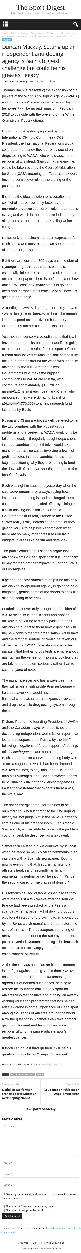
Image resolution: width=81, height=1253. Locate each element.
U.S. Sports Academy (16, 81)
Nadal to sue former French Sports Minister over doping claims (19, 1094)
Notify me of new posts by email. (25, 1210)
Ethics (14, 33)
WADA (40, 1074)
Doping (24, 33)
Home (4, 33)
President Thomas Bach (22, 1074)
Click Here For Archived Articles (48, 1242)
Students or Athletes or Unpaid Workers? (61, 1092)
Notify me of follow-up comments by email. (30, 1206)
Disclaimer (22, 1242)
